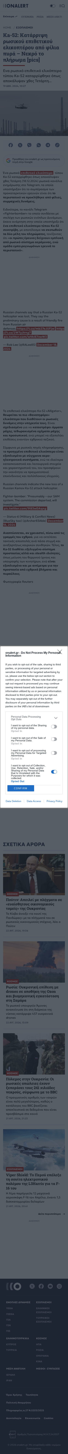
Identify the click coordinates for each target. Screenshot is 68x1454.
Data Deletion (13, 801)
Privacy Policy (54, 801)
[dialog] (34, 727)
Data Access (34, 801)
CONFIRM (20, 788)
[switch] (54, 726)
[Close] (60, 653)
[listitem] (34, 717)
